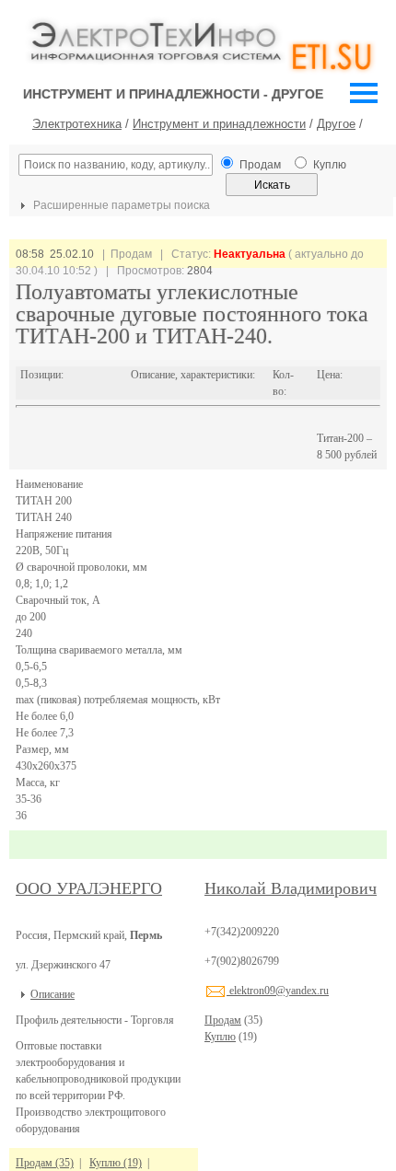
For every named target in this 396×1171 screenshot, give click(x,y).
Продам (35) (45, 1162)
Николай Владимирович (290, 888)
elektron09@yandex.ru (278, 990)
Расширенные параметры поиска (120, 205)
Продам (222, 1020)
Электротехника (77, 124)
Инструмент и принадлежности (219, 124)
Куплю (220, 1036)
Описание (52, 994)
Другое (336, 124)
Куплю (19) (115, 1162)
